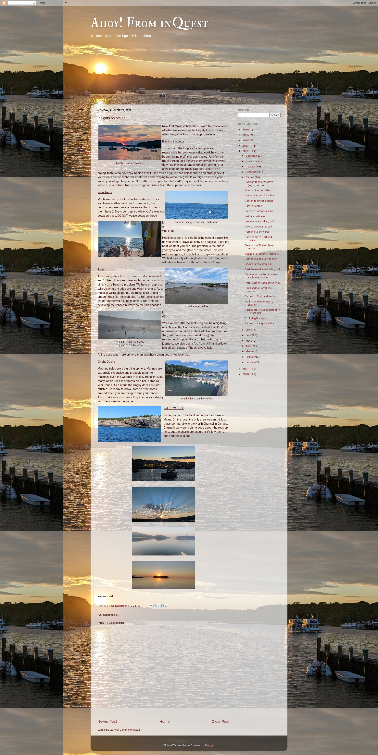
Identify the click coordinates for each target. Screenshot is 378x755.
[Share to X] (158, 606)
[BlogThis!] (155, 606)
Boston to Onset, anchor (259, 200)
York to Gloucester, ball (258, 226)
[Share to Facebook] (162, 606)
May (248, 340)
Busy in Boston (253, 205)
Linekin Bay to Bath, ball (258, 263)
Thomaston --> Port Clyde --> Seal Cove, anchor (261, 276)
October (251, 166)
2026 (246, 129)
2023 (246, 145)
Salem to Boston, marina (259, 211)
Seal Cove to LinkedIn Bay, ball (262, 269)
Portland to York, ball (257, 231)
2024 (246, 140)
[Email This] (151, 606)
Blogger (209, 745)
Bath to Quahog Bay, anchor (261, 258)
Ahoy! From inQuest (149, 22)
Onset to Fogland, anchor (259, 195)
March (249, 351)
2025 (246, 134)
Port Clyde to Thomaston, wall (262, 282)
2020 (246, 374)
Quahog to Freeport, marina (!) (262, 253)
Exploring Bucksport (256, 318)
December (252, 155)
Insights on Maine (255, 216)
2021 (246, 368)
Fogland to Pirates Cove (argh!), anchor (259, 183)
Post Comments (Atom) (127, 729)
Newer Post (107, 721)
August (250, 177)
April (249, 345)
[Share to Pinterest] (166, 606)
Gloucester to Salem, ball (259, 221)
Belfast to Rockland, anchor (261, 296)
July (248, 329)
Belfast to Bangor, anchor (259, 323)
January (250, 362)
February (251, 356)
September (252, 171)
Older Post (220, 721)
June (249, 335)
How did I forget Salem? (259, 190)
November (252, 161)
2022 (246, 150)
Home (164, 721)
